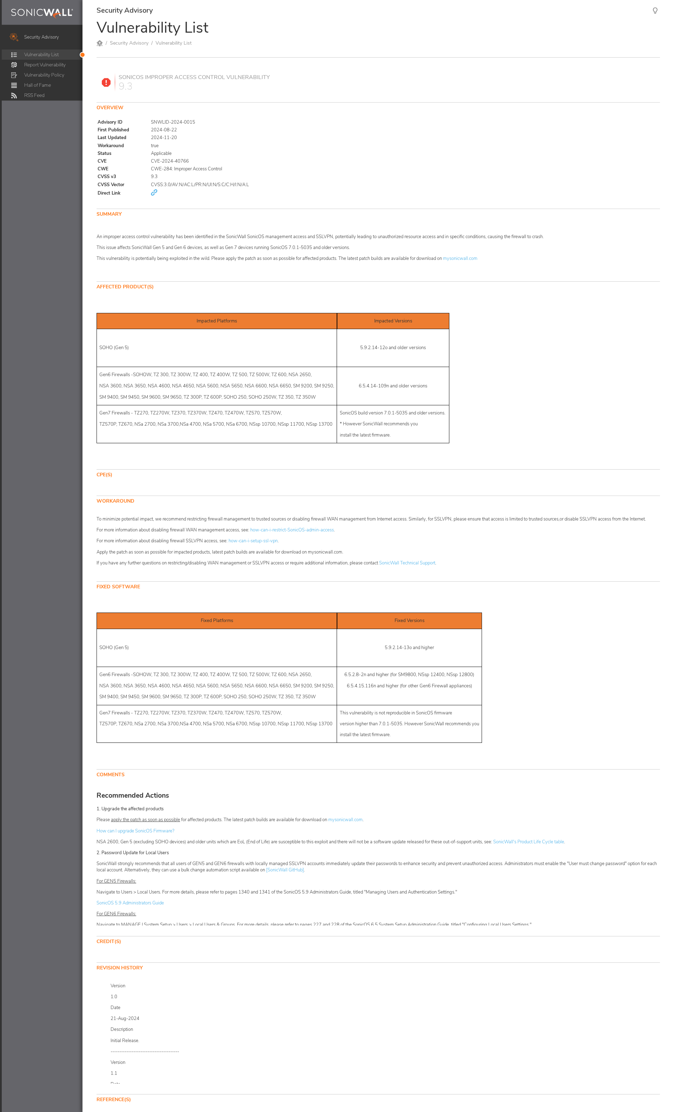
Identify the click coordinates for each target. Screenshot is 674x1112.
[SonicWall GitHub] (285, 870)
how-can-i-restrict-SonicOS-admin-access (292, 530)
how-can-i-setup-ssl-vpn (253, 541)
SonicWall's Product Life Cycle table (528, 842)
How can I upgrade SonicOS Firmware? (135, 831)
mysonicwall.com (460, 258)
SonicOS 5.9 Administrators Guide (130, 903)
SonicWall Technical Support (407, 563)
